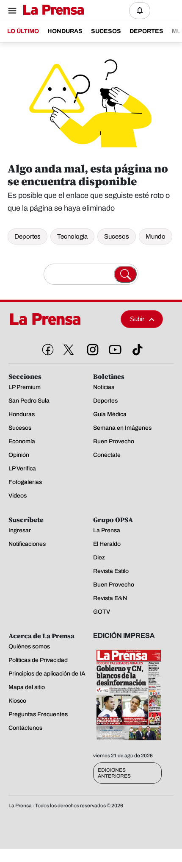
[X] (68, 350)
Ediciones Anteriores (114, 773)
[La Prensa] (61, 319)
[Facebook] (46, 348)
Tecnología (72, 236)
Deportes (27, 236)
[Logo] (51, 10)
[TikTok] (136, 348)
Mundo (155, 236)
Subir (137, 319)
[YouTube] (113, 348)
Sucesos (116, 236)
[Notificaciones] (139, 10)
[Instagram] (91, 348)
